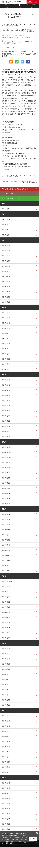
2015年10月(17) (6, 659)
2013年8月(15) (6, 803)
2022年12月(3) (6, 219)
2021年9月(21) (6, 261)
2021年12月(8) (6, 245)
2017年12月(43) (6, 514)
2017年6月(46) (6, 545)
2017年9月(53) (6, 529)
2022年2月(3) (5, 230)
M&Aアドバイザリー (7, 35)
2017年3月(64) (6, 560)
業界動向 (34, 4)
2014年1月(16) (6, 772)
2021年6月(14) (6, 276)
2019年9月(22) (6, 395)
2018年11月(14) (6, 452)
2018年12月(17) (6, 447)
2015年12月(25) (6, 648)
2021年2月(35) (6, 297)
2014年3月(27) (6, 762)
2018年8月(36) (6, 467)
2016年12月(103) (7, 581)
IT (2, 40)
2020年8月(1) (5, 333)
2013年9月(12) (6, 798)
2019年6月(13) (6, 411)
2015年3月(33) (6, 695)
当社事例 (32, 7)
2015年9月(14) (6, 664)
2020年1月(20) (6, 369)
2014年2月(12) (6, 767)
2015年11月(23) (6, 654)
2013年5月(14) (6, 819)
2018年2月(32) (6, 498)
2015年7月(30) (6, 674)
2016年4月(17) (6, 622)
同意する (32, 839)
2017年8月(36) (6, 535)
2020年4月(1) (5, 354)
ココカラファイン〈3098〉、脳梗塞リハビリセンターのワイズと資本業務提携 (19, 30)
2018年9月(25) (6, 462)
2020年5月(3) (5, 349)
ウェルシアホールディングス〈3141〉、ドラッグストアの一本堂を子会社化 (19, 25)
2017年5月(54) (6, 550)
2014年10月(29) (6, 726)
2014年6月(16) (6, 746)
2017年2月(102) (6, 566)
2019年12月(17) (6, 380)
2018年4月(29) (6, 488)
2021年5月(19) (6, 281)
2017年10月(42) (6, 524)
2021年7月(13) (6, 271)
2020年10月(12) (6, 323)
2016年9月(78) (6, 597)
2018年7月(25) (6, 473)
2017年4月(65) (6, 555)
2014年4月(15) (6, 757)
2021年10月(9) (6, 256)
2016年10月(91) (6, 592)
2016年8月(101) (6, 602)
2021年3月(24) (6, 292)
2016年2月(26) (6, 633)
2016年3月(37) (6, 628)
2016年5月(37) (6, 617)
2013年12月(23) (6, 783)
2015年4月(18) (6, 690)
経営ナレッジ (18, 35)
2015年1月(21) (6, 705)
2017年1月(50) (6, 571)
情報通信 (28, 38)
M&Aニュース (19, 38)
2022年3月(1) (5, 224)
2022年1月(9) (5, 235)
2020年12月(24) (6, 313)
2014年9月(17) (6, 731)
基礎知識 (6, 7)
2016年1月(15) (6, 638)
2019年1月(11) (6, 436)
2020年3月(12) (6, 359)
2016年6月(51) (6, 612)
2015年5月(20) (6, 684)
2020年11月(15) (6, 318)
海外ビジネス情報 (24, 4)
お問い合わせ (29, 2)
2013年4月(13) (6, 824)
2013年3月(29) (6, 829)
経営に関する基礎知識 (7, 38)
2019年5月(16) (6, 416)
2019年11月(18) (6, 385)
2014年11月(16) (6, 721)
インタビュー (19, 7)
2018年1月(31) (6, 503)
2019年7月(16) (6, 405)
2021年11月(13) (6, 251)
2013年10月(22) (6, 793)
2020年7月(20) (6, 338)
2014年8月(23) (6, 736)
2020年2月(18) (6, 364)
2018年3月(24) (6, 493)
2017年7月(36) (6, 540)
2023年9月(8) (5, 209)
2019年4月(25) (6, 421)
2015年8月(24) (6, 669)
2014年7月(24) (6, 741)
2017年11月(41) (6, 519)
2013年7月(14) (6, 809)
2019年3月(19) (6, 426)
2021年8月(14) (6, 266)
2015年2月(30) (6, 700)
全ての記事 (4, 4)
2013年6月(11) (6, 814)
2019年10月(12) (6, 390)
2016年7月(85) (6, 607)
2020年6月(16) (6, 343)
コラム (14, 4)
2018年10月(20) (6, 457)
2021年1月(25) (6, 302)
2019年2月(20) (6, 431)
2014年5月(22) (6, 752)
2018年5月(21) (6, 483)
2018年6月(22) (6, 478)
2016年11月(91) (6, 586)
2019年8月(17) (6, 400)
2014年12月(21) (6, 716)
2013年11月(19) (6, 788)
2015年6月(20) (6, 679)
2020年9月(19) (6, 328)
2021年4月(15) (6, 286)
